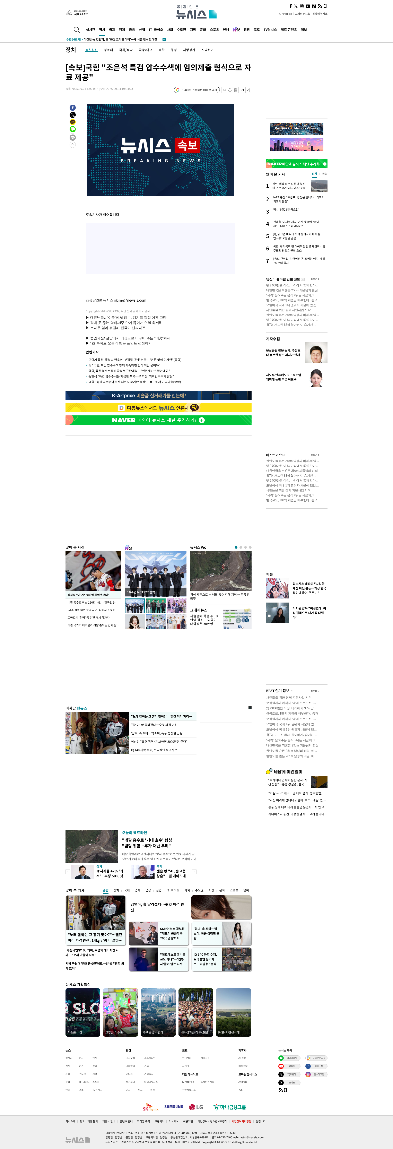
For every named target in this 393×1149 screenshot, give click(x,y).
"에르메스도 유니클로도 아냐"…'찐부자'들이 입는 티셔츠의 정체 (172, 959)
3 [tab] (245, 547)
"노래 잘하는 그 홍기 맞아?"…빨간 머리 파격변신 (162, 716)
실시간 (90, 29)
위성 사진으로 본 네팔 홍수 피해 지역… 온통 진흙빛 (220, 597)
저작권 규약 (143, 1121)
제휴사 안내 (108, 1121)
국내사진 (186, 1058)
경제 (122, 29)
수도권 (181, 29)
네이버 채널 (292, 1058)
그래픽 (185, 1066)
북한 (161, 49)
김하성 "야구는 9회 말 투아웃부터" (89, 595)
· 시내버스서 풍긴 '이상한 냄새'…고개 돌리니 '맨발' (297, 814)
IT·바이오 (156, 29)
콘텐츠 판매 (126, 1121)
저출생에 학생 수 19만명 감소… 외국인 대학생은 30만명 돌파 (204, 621)
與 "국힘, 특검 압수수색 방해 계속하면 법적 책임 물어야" (124, 365)
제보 (304, 29)
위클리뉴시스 (320, 14)
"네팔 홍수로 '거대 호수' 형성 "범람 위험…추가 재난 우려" (147, 843)
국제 (112, 29)
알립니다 (261, 1121)
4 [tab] (250, 547)
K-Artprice (285, 14)
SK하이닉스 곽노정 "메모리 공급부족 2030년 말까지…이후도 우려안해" (172, 933)
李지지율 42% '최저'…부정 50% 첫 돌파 (109, 875)
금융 (132, 29)
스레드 (292, 1082)
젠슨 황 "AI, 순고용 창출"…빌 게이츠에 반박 (171, 875)
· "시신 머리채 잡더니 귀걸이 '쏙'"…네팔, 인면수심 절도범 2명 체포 (297, 800)
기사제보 (174, 1121)
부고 (140, 1090)
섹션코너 (130, 1082)
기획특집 (148, 1074)
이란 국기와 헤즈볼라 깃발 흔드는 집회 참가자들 (94, 625)
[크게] (249, 90)
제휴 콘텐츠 (289, 29)
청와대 (108, 49)
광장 (247, 29)
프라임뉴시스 (302, 14)
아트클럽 (130, 1066)
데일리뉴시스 (151, 1082)
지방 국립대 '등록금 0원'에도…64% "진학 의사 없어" (95, 965)
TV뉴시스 (270, 29)
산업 (142, 29)
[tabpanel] (221, 577)
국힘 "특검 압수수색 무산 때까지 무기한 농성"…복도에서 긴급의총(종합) (134, 382)
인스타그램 (319, 1074)
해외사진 (205, 1058)
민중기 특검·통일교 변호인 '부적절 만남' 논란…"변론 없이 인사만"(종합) (134, 359)
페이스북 (319, 1066)
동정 (152, 1090)
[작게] (243, 90)
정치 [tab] (314, 174)
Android (242, 1081)
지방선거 (207, 49)
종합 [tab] (325, 174)
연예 (226, 29)
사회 (170, 29)
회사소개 (70, 1121)
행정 (174, 49)
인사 (128, 1090)
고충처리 (159, 1121)
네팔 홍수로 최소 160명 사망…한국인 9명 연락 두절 (94, 602)
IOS (240, 1089)
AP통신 (242, 1058)
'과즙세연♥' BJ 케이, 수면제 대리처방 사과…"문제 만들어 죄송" (92, 952)
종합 (105, 890)
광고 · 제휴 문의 (89, 1121)
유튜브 (292, 1066)
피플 (269, 574)
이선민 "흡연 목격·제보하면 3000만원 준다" (159, 741)
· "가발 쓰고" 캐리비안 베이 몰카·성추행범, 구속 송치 (297, 793)
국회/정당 (126, 49)
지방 (193, 29)
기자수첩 (273, 339)
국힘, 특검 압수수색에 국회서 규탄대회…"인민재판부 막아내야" (129, 371)
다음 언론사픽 (319, 1058)
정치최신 (91, 49)
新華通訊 (243, 1066)
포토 (257, 29)
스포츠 (214, 29)
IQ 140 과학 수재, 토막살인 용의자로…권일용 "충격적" (205, 959)
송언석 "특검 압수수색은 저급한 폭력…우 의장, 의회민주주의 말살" (131, 376)
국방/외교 (145, 49)
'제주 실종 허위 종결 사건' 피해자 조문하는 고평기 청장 (94, 610)
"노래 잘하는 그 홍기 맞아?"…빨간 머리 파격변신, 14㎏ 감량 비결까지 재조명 (95, 937)
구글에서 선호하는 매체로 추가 (199, 90)
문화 (203, 29)
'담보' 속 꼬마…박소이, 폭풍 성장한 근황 (157, 733)
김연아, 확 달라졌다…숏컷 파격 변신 (154, 725)
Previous (68, 872)
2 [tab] (240, 547)
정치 (102, 29)
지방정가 (189, 49)
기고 (146, 1066)
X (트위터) (291, 1074)
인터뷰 (129, 1074)
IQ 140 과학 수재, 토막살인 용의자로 (154, 750)
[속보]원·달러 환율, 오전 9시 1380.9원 (98, 39)
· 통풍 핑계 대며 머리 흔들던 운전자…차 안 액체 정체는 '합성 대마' (297, 807)
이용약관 (188, 1121)
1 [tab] (236, 547)
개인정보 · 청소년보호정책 (212, 1121)
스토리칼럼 (150, 1058)
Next (194, 872)
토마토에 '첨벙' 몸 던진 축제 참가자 (89, 617)
